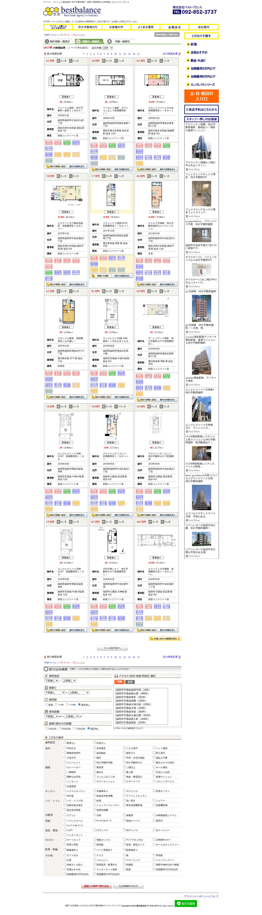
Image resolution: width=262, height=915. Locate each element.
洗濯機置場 (161, 805)
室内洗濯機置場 (134, 805)
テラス (99, 855)
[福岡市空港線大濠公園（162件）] (142, 715)
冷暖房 (49, 815)
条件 (47, 748)
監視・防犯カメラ (135, 844)
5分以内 (52, 729)
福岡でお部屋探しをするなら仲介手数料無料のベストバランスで (93, 905)
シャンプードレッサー (107, 805)
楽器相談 (101, 753)
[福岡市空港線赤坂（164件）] (142, 712)
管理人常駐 (72, 844)
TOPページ (50, 35)
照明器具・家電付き (106, 865)
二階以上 (130, 767)
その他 (49, 855)
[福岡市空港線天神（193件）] (142, 708)
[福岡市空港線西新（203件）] (142, 723)
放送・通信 (51, 830)
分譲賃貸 (71, 786)
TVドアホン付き (134, 840)
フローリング (133, 860)
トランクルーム (75, 821)
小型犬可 (71, 758)
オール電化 (161, 767)
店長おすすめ (74, 869)
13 (129, 54)
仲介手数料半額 (104, 762)
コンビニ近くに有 (105, 777)
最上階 (129, 772)
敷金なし (71, 743)
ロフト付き (72, 855)
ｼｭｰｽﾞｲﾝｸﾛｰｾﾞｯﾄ (75, 825)
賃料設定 (50, 742)
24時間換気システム (166, 815)
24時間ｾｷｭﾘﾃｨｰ (163, 840)
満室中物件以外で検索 (167, 865)
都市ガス (130, 753)
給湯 (98, 801)
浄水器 (70, 796)
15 (138, 54)
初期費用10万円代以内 (107, 874)
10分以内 (66, 729)
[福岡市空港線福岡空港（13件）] (142, 690)
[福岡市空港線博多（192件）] (142, 697)
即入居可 (160, 753)
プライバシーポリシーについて (201, 896)
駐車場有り (132, 850)
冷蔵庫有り (102, 791)
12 (125, 54)
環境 (47, 767)
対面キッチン (163, 791)
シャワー (160, 801)
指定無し (85, 705)
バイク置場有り (104, 850)
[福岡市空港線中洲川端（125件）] (142, 704)
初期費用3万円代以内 (167, 869)
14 (134, 54)
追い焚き (130, 801)
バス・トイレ (52, 801)
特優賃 (129, 865)
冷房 (98, 815)
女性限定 (101, 748)
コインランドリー (165, 860)
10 (115, 54)
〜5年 (61, 705)
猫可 (98, 758)
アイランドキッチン (136, 796)
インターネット (75, 835)
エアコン (71, 815)
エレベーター (74, 767)
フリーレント (74, 762)
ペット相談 (161, 748)
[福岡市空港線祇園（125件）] (142, 701)
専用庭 (159, 855)
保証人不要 (161, 758)
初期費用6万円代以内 (78, 874)
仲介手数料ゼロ (134, 762)
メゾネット (72, 781)
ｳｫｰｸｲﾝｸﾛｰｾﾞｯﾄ (103, 821)
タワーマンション (105, 781)
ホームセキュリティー (167, 844)
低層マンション (164, 777)
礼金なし (101, 743)
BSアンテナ (132, 830)
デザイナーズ (133, 781)
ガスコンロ (132, 791)
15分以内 (80, 729)
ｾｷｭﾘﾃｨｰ (50, 840)
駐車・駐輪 (51, 849)
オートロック (74, 840)
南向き (99, 772)
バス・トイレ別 (75, 801)
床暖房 (129, 815)
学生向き (71, 748)
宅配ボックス (103, 840)
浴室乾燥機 (102, 810)
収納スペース (133, 821)
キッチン (50, 791)
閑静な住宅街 (74, 777)
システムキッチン (76, 791)
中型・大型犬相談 (135, 758)
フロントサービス (165, 781)
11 (120, 54)
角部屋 (99, 767)
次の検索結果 (170, 53)
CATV (70, 830)
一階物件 (71, 772)
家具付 (159, 821)
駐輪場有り (72, 850)
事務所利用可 (74, 753)
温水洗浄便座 (74, 810)
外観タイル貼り (75, 865)
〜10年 (72, 705)
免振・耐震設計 (134, 777)
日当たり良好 (163, 772)
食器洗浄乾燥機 (104, 796)
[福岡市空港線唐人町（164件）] (142, 719)
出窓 (69, 860)
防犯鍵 (99, 844)
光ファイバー (163, 830)
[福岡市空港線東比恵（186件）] (142, 693)
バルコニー (102, 860)
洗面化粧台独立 (75, 805)
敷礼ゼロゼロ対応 (165, 762)
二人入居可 (132, 748)
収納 (47, 821)
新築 (50, 705)
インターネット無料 (106, 869)
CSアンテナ (102, 830)
